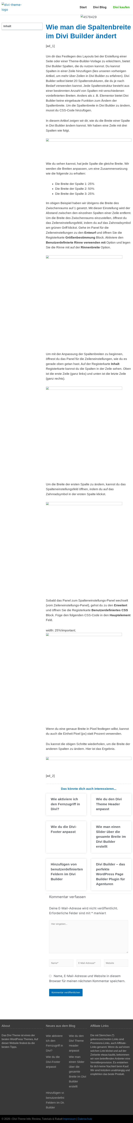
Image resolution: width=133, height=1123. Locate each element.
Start (83, 7)
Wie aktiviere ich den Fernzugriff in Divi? (65, 804)
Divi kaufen (121, 7)
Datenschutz (85, 1119)
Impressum (69, 1119)
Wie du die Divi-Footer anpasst (53, 1061)
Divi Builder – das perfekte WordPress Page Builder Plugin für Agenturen (110, 874)
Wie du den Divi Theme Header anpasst (109, 804)
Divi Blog (100, 7)
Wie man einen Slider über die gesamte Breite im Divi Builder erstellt (111, 836)
